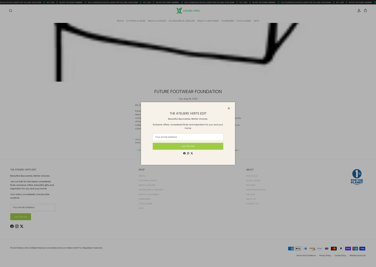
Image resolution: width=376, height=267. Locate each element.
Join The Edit (188, 146)
